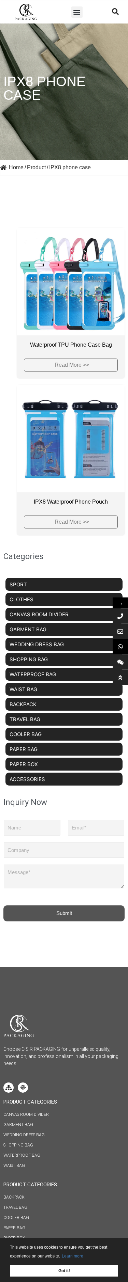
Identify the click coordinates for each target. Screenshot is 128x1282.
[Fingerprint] (23, 1087)
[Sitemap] (8, 1087)
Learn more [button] (72, 1256)
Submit (64, 913)
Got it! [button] (64, 1270)
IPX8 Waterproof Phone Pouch (71, 502)
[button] (77, 12)
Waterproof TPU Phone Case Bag (71, 345)
